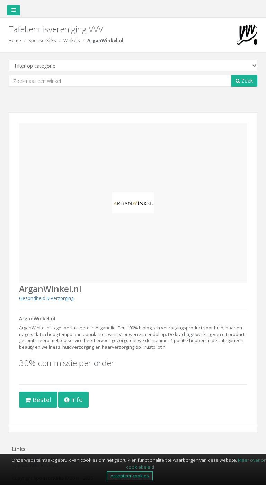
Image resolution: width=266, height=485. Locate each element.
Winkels (71, 40)
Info (76, 400)
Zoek (246, 80)
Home (15, 40)
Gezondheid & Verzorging (46, 298)
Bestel (41, 400)
